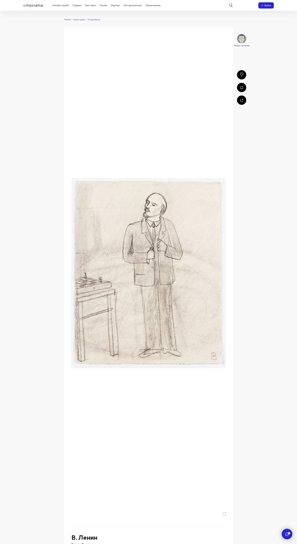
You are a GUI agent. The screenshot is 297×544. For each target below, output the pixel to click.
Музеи (103, 5)
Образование (153, 5)
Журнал (115, 5)
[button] (148, 273)
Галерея (76, 5)
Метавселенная (132, 5)
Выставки (90, 5)
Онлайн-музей (60, 5)
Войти (267, 5)
